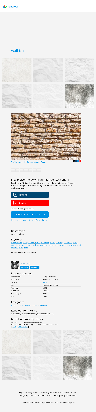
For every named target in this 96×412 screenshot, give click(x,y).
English (23, 395)
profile (24, 267)
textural (61, 245)
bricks (52, 242)
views (20, 162)
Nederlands (71, 395)
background (16, 242)
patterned (31, 245)
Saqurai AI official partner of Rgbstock (62, 402)
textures (14, 247)
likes (44, 162)
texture (69, 245)
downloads (34, 162)
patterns (40, 245)
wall (21, 247)
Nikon (45, 282)
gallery (35, 267)
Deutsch (32, 395)
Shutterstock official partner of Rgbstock (35, 402)
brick (37, 242)
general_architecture (39, 305)
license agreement (49, 392)
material (14, 245)
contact (36, 392)
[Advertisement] (48, 29)
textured (77, 245)
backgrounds (28, 242)
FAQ (14, 327)
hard (75, 242)
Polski (49, 395)
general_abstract (17, 305)
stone (47, 245)
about (73, 392)
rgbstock (13, 7)
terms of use (23, 327)
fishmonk (68, 242)
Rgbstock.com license (24, 310)
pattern (22, 245)
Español (41, 395)
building (59, 242)
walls (26, 247)
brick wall (45, 242)
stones (54, 245)
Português (59, 395)
